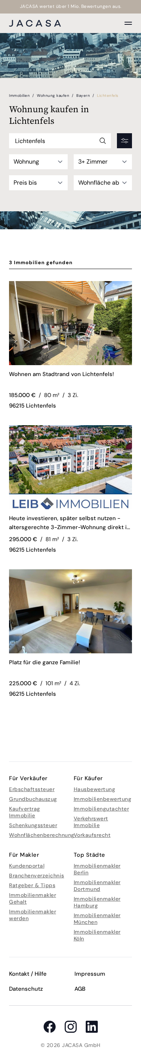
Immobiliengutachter (101, 808)
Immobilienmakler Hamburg (97, 902)
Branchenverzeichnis (36, 875)
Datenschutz (26, 989)
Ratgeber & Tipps (32, 885)
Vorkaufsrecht (92, 835)
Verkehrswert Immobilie (91, 822)
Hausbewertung (94, 789)
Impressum (89, 974)
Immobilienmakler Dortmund (97, 885)
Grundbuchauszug (33, 799)
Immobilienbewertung (103, 799)
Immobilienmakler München (97, 918)
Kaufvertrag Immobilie (24, 812)
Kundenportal (26, 865)
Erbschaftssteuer (32, 789)
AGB (79, 989)
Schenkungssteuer (33, 825)
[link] (70, 379)
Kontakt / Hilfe (28, 974)
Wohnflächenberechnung (41, 835)
